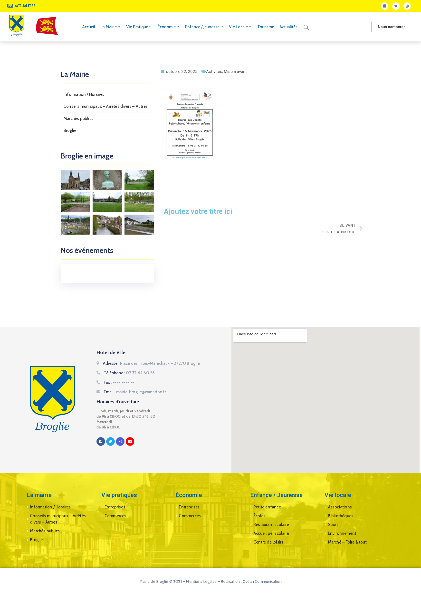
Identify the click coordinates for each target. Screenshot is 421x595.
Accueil (88, 26)
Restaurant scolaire (271, 524)
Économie (167, 26)
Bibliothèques (341, 515)
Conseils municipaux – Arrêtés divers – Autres (106, 106)
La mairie (108, 26)
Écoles (259, 515)
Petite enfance (267, 507)
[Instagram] (407, 6)
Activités (214, 71)
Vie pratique (137, 26)
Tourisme (265, 26)
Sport (333, 524)
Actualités (288, 26)
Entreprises (115, 507)
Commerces (115, 515)
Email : (135, 391)
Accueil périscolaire (271, 533)
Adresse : (151, 363)
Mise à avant (235, 71)
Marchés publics (78, 118)
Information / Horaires (84, 94)
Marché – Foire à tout (347, 542)
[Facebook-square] (384, 6)
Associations (340, 507)
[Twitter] (396, 6)
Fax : (119, 382)
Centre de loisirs (268, 542)
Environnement (342, 533)
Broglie (70, 130)
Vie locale (238, 26)
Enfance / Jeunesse (202, 26)
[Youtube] (130, 441)
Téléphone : (129, 372)
